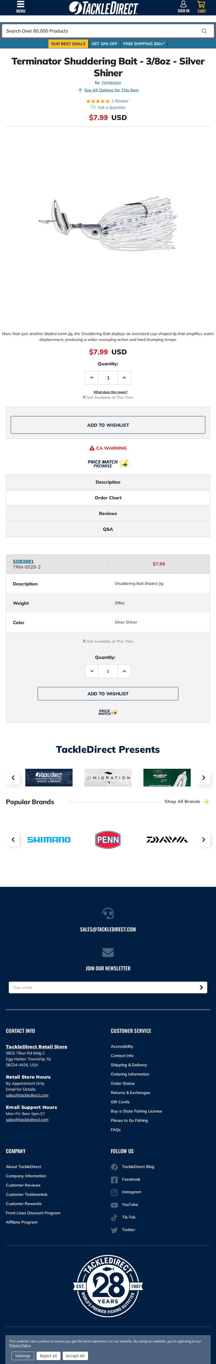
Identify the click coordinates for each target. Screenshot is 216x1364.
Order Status (123, 1083)
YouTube (130, 1204)
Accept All (75, 1355)
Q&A (108, 529)
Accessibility (122, 1046)
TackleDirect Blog (138, 1166)
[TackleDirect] (104, 7)
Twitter (128, 1229)
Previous (12, 777)
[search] (204, 31)
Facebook (131, 1179)
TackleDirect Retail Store (36, 1046)
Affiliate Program (21, 1222)
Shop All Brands (183, 801)
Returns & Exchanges (130, 1092)
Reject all (48, 1355)
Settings (23, 1355)
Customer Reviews (23, 1185)
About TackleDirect (23, 1166)
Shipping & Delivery (129, 1064)
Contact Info (122, 1055)
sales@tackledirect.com (27, 1095)
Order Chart (108, 497)
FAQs (116, 1129)
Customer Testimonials (27, 1194)
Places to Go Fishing (129, 1120)
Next (203, 777)
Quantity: (108, 363)
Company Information (26, 1175)
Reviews (108, 513)
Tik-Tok (128, 1217)
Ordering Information (130, 1074)
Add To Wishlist (108, 425)
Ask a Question (111, 107)
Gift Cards (120, 1101)
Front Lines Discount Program (33, 1212)
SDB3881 (23, 561)
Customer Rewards (24, 1203)
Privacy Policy (19, 1345)
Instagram (131, 1191)
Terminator (111, 82)
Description (108, 482)
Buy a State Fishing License (136, 1111)
